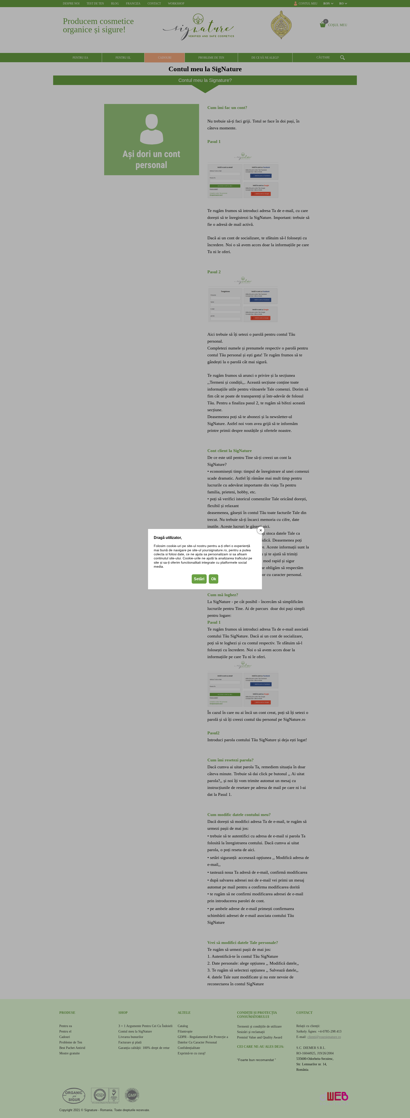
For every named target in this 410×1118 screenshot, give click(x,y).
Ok (213, 579)
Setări (199, 579)
